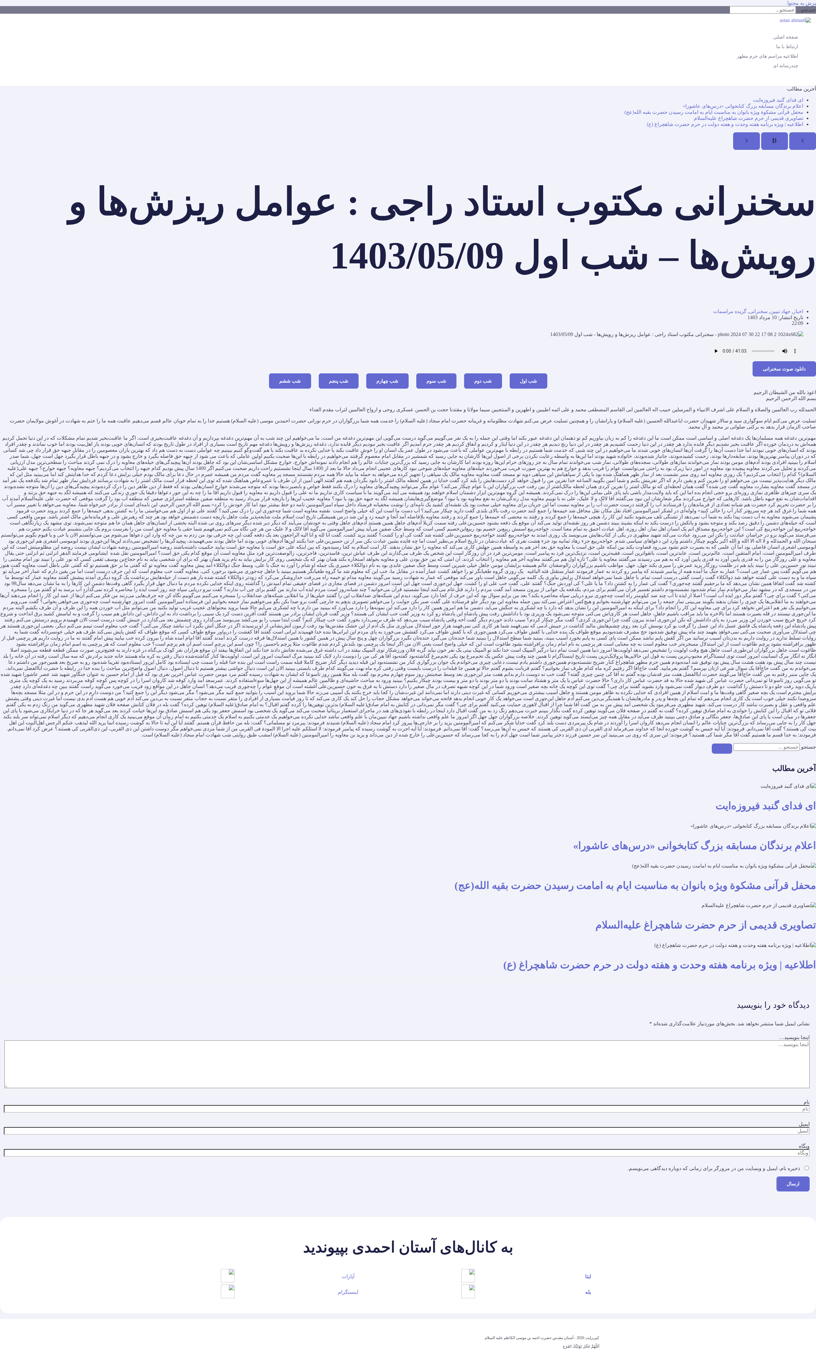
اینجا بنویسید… (794, 1037)
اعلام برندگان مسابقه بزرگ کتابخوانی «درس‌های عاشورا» (743, 106)
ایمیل (804, 1124)
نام (807, 1102)
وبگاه (804, 1146)
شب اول (528, 381)
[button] (812, 80)
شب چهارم (387, 381)
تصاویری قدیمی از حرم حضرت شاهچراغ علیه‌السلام (748, 118)
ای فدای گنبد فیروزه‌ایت (778, 100)
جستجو (808, 747)
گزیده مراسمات (730, 311)
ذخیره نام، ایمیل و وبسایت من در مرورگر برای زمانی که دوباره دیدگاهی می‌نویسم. (714, 1168)
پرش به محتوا (801, 3)
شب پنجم (338, 381)
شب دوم (483, 381)
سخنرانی (758, 311)
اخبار (798, 311)
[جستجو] (722, 749)
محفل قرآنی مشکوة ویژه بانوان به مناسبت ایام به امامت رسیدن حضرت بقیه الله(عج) (713, 112)
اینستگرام (348, 1292)
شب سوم (436, 381)
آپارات (348, 1276)
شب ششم (290, 381)
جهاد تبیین (780, 311)
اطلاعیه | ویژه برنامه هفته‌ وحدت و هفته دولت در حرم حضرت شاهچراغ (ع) (725, 124)
